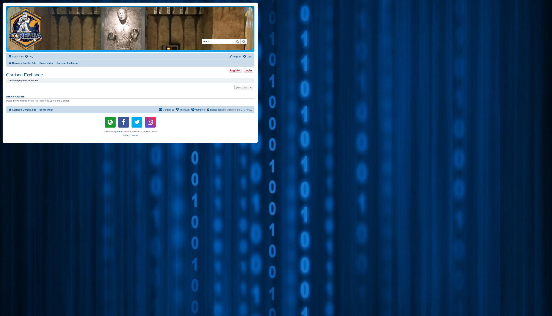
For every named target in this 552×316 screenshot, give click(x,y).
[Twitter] (137, 122)
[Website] (110, 122)
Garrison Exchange (24, 74)
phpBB (118, 131)
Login (248, 70)
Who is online (15, 96)
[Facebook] (123, 122)
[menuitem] (29, 56)
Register (235, 70)
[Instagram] (150, 122)
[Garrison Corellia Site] (130, 28)
